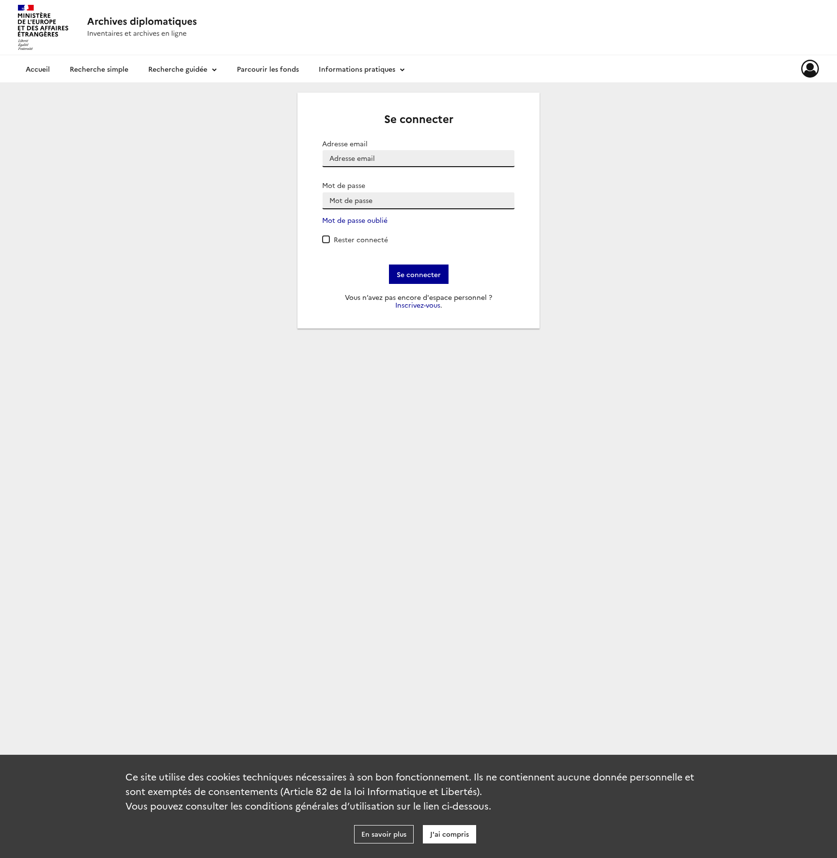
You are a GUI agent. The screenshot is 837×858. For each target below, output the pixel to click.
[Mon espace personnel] (810, 68)
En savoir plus (383, 834)
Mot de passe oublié (355, 220)
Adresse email (345, 143)
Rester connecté (361, 239)
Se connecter (419, 274)
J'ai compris (449, 834)
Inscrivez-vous (417, 305)
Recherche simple (99, 69)
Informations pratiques (357, 69)
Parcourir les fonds (268, 69)
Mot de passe (343, 185)
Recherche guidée (177, 69)
